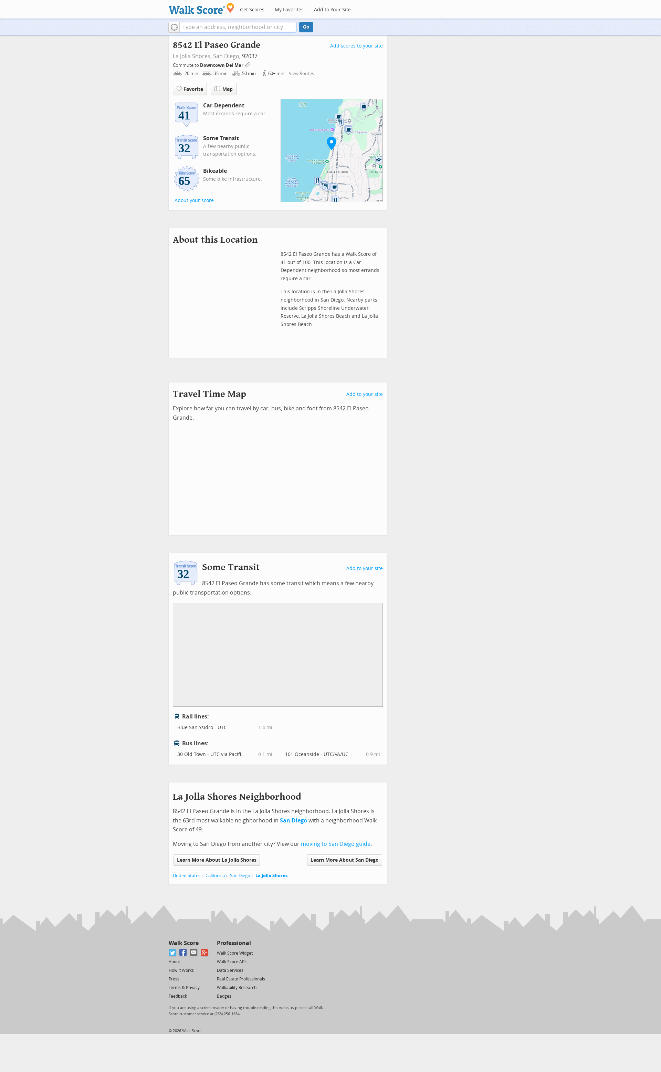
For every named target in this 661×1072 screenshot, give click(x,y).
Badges (224, 996)
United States (186, 875)
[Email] (194, 953)
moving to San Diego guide (335, 844)
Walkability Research (236, 987)
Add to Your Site (332, 10)
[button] (174, 27)
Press (174, 979)
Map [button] (227, 89)
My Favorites (289, 10)
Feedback (178, 996)
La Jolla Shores (271, 875)
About (174, 961)
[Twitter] (173, 953)
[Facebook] (183, 953)
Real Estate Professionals (241, 979)
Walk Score (184, 943)
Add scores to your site (356, 46)
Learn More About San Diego (345, 860)
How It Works (181, 970)
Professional (234, 943)
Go (306, 27)
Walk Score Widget (235, 953)
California (215, 875)
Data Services (230, 970)
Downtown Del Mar (222, 65)
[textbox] (238, 27)
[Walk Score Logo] (201, 8)
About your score (194, 200)
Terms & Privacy (184, 987)
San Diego (226, 56)
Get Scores (252, 10)
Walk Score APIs (232, 961)
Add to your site (364, 394)
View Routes (301, 73)
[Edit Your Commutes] (247, 64)
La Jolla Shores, (192, 56)
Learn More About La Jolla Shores (216, 860)
